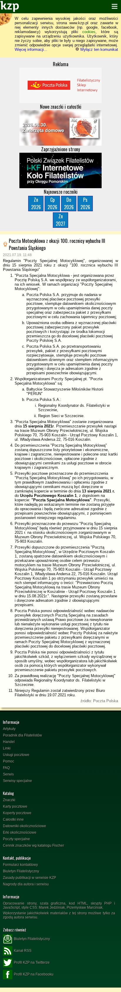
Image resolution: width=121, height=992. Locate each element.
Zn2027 (60, 220)
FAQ (6, 768)
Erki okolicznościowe (19, 832)
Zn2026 (36, 203)
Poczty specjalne (16, 839)
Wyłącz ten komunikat (98, 49)
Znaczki (9, 800)
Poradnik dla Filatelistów (22, 735)
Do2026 (69, 203)
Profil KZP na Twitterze (32, 962)
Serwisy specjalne (17, 781)
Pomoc (8, 761)
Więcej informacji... (31, 49)
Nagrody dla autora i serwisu (26, 884)
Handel (9, 742)
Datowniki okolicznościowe (24, 826)
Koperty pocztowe (17, 813)
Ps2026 (85, 203)
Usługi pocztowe (16, 755)
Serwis (8, 774)
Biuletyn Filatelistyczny (21, 871)
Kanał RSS (22, 951)
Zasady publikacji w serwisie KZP (29, 878)
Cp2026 (52, 203)
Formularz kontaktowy (20, 865)
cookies (88, 32)
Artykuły (9, 729)
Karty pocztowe (15, 806)
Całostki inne (13, 819)
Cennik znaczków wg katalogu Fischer (33, 845)
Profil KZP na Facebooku (33, 974)
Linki (7, 748)
